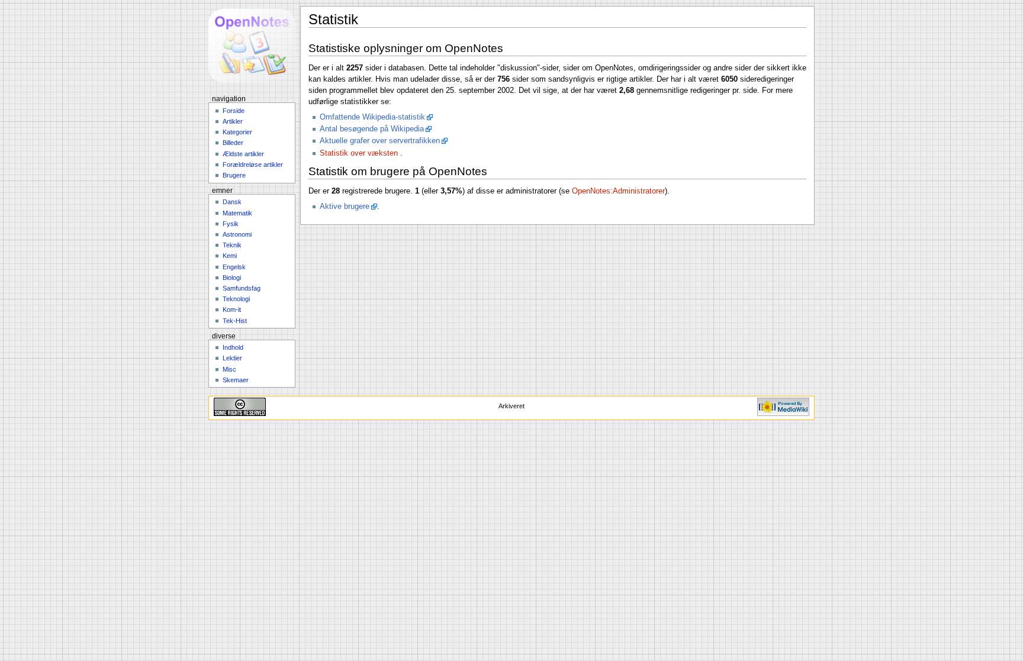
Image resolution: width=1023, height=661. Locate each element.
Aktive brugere (344, 206)
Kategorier (237, 132)
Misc (229, 369)
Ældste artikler (243, 153)
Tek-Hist (235, 320)
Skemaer (236, 379)
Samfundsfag (241, 288)
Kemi (230, 255)
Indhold (233, 347)
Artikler (233, 121)
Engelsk (234, 266)
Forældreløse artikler (253, 164)
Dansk (232, 201)
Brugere (234, 175)
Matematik (237, 213)
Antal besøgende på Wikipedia (372, 129)
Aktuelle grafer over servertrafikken (380, 141)
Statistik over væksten (359, 153)
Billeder (233, 142)
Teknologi (236, 298)
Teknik (232, 245)
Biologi (232, 277)
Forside (234, 110)
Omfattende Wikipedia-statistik (372, 117)
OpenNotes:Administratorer (618, 191)
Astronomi (237, 234)
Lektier (232, 358)
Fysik (231, 223)
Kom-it (232, 309)
